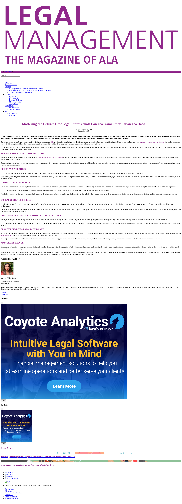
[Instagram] (9, 474)
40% (52, 142)
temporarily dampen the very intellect (152, 142)
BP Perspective (14, 98)
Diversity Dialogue (15, 100)
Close (3, 400)
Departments (9, 106)
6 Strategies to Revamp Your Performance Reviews (26, 89)
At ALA (12, 115)
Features (8, 87)
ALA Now (8, 111)
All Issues (8, 72)
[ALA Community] (12, 478)
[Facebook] (9, 476)
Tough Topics (13, 104)
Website (3, 293)
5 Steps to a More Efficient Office (20, 92)
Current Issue (9, 489)
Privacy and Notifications (13, 493)
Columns (8, 94)
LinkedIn (4, 294)
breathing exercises (7, 235)
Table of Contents (11, 85)
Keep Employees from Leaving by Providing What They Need (30, 90)
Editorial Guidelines (11, 498)
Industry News (14, 108)
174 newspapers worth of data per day (50, 157)
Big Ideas (12, 96)
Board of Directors (11, 497)
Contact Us (9, 495)
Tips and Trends (14, 109)
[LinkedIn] (9, 472)
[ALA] (7, 482)
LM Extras (8, 83)
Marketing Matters (15, 102)
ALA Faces (13, 113)
